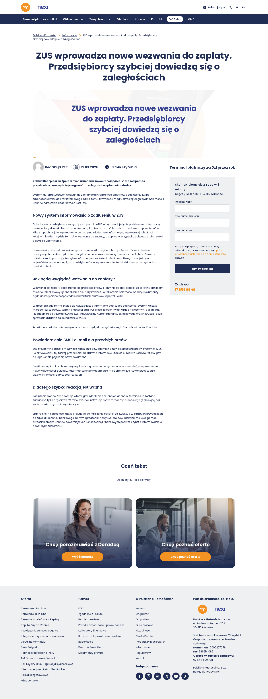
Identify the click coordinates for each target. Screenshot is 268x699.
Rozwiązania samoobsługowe (39, 630)
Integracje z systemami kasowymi (42, 636)
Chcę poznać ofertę (185, 557)
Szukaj (230, 7)
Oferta (121, 19)
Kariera (140, 19)
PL (237, 7)
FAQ (80, 608)
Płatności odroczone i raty (37, 653)
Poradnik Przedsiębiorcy (151, 642)
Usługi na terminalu (33, 642)
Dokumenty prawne (91, 653)
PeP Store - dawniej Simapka (39, 658)
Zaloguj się (215, 7)
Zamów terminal (202, 269)
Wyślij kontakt (82, 557)
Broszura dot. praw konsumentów (99, 636)
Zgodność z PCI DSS (90, 614)
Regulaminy (143, 653)
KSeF (191, 19)
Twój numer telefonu (187, 216)
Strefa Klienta (144, 636)
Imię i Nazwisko (183, 201)
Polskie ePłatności (44, 35)
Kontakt (156, 19)
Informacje (69, 35)
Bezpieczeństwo (88, 619)
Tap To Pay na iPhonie (35, 625)
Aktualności (143, 630)
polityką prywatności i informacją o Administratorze (200, 252)
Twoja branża (98, 19)
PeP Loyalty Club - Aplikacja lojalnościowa (47, 664)
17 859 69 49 (185, 289)
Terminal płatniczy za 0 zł (40, 19)
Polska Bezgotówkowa (34, 675)
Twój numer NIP (183, 230)
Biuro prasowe (145, 625)
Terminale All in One (33, 614)
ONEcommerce (73, 19)
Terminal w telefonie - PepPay (40, 619)
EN (243, 7)
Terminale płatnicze (33, 608)
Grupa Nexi (142, 619)
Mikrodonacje (29, 680)
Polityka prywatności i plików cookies (101, 625)
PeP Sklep (174, 19)
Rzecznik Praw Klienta (91, 647)
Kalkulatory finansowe (92, 630)
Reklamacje (85, 642)
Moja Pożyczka (30, 647)
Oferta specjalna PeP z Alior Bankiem (44, 669)
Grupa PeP (142, 614)
